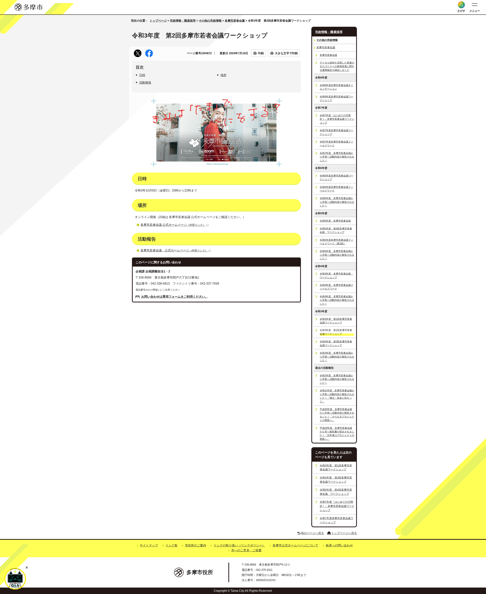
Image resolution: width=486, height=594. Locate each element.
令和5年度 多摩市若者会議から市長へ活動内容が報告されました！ (337, 255)
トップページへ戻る (344, 533)
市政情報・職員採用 (183, 20)
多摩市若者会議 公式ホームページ (172, 224)
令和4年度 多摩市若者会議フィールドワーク (336, 287)
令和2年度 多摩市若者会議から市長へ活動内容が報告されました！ (337, 379)
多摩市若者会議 (235, 20)
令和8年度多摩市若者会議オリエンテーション (336, 87)
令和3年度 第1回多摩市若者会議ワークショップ (336, 321)
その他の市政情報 (210, 20)
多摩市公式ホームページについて (295, 545)
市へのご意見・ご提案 (246, 550)
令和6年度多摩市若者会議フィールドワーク (336, 189)
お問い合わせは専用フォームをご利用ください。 (174, 296)
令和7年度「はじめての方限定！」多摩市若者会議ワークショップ (337, 119)
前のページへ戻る (312, 533)
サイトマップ (149, 545)
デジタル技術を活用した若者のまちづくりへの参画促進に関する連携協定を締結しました (337, 66)
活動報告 (145, 82)
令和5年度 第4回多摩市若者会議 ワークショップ (336, 230)
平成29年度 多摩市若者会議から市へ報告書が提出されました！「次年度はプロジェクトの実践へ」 (337, 433)
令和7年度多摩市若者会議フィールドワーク (336, 143)
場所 (223, 75)
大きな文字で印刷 (286, 53)
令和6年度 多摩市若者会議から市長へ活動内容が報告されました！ (337, 202)
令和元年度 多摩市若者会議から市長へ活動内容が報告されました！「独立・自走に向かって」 (337, 396)
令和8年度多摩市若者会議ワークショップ (336, 98)
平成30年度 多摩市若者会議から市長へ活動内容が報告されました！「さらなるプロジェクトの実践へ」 (337, 415)
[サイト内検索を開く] (461, 4)
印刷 (261, 53)
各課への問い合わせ (339, 545)
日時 (142, 75)
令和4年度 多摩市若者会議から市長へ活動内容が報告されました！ (337, 300)
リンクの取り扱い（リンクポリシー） (239, 545)
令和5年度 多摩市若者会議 (335, 220)
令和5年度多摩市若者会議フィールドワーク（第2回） (336, 242)
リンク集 (171, 545)
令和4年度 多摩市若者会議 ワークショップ (336, 275)
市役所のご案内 (195, 545)
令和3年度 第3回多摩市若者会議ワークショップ (336, 343)
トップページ (158, 20)
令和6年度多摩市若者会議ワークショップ (336, 177)
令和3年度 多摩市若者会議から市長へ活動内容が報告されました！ (337, 357)
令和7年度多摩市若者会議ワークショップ (336, 132)
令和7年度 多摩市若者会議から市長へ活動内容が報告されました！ (337, 157)
